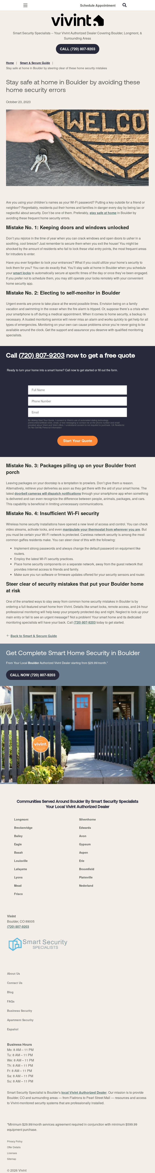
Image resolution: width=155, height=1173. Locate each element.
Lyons (18, 877)
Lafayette (20, 869)
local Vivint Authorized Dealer (84, 1092)
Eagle (18, 844)
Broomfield (86, 869)
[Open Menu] (25, 5)
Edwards (85, 828)
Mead (18, 885)
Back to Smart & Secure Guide (33, 636)
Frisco (18, 894)
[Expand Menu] (42, 28)
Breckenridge (23, 828)
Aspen (83, 852)
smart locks (22, 273)
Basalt (18, 852)
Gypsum (85, 844)
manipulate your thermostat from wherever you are (101, 529)
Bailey (18, 836)
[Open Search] (125, 5)
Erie (81, 861)
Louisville (21, 861)
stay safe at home (103, 212)
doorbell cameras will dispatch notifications (48, 493)
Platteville (86, 877)
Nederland (86, 885)
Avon (82, 836)
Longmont (21, 819)
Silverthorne (87, 819)
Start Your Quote (77, 440)
